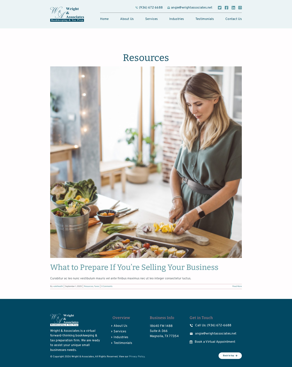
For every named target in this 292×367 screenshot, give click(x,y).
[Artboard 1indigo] (67, 8)
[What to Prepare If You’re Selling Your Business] (146, 162)
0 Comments (106, 286)
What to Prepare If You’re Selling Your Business (134, 267)
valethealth (58, 286)
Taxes (96, 286)
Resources (88, 286)
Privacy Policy (137, 356)
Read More (237, 286)
